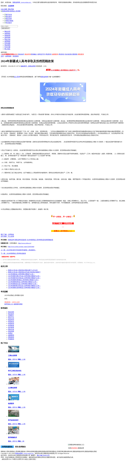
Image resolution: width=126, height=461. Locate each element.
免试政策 (16, 56)
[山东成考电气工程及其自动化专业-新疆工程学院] (13, 367)
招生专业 (7, 39)
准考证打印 (41, 54)
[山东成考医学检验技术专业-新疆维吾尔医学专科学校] (13, 433)
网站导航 (11, 9)
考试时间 (48, 54)
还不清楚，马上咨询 (7, 236)
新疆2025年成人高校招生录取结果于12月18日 (23, 270)
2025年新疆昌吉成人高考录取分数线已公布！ (23, 284)
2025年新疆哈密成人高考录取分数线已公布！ (23, 282)
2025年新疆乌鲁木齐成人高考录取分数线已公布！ (24, 276)
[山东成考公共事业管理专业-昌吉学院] (13, 384)
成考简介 (11, 316)
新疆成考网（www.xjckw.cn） (22, 2)
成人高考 (17, 77)
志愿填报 (74, 54)
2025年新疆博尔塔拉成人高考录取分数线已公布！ (24, 285)
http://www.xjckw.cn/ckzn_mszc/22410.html (21, 246)
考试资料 (7, 45)
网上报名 (7, 49)
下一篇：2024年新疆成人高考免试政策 (13, 253)
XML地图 (4, 9)
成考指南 (7, 37)
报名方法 (11, 318)
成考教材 (7, 41)
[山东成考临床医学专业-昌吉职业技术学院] (13, 400)
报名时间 (28, 54)
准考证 (10, 333)
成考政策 (7, 35)
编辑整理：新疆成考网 (28, 66)
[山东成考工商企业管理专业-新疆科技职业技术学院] (13, 352)
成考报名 (7, 33)
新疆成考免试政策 (20, 240)
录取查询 (81, 54)
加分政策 (68, 54)
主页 (2, 56)
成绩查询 (55, 54)
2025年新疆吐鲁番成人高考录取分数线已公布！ (23, 280)
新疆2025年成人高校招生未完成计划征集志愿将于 (24, 272)
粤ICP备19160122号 (43, 455)
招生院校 (11, 331)
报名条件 (21, 54)
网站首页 (7, 31)
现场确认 (34, 54)
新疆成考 (11, 240)
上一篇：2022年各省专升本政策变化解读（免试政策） (18, 250)
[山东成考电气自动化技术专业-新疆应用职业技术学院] (13, 416)
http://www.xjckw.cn (24, 243)
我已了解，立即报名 (7, 234)
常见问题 (7, 47)
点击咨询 (11, 6)
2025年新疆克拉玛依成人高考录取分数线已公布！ (24, 278)
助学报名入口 (8, 304)
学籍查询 (11, 339)
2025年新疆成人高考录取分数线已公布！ (21, 274)
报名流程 (11, 312)
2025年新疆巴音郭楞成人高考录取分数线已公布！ (24, 287)
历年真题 (7, 43)
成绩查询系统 (18, 304)
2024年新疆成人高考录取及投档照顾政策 (40, 240)
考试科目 (62, 54)
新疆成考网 (44, 77)
